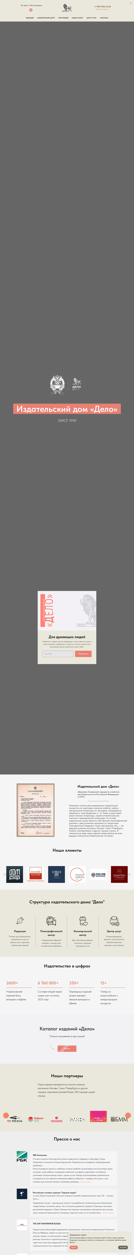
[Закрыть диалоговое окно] (130, 3)
